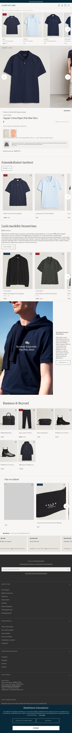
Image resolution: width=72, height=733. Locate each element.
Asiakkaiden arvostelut (8, 640)
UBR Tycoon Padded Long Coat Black (26, 465)
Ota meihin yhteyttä (7, 630)
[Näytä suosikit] (62, 5)
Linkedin (4, 667)
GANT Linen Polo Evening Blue (12, 213)
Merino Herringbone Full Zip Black (13, 293)
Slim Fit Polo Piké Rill (28, 41)
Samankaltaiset (17, 162)
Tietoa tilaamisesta (7, 626)
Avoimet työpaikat (7, 606)
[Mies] (19, 501)
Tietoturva (5, 596)
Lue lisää (42, 715)
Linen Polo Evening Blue (8, 41)
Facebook (4, 660)
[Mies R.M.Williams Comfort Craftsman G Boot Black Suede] (63, 419)
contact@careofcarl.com (16, 689)
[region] (36, 544)
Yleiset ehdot (5, 600)
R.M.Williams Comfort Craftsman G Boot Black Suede (62, 433)
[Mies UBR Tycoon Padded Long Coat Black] (27, 451)
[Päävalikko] (68, 5)
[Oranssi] (13, 133)
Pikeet (10, 48)
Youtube (4, 663)
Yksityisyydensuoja (7, 610)
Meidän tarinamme (7, 593)
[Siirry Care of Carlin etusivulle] (9, 5)
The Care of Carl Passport (36, 1)
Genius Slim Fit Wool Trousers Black (25, 433)
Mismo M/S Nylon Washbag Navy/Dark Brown (43, 433)
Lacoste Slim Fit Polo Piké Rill (45, 213)
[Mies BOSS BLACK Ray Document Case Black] (8, 419)
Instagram (5, 657)
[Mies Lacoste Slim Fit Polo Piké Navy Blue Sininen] (53, 25)
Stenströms (7, 115)
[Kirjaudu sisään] (59, 5)
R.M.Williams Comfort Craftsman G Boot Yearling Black (9, 465)
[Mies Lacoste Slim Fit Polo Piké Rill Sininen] (32, 25)
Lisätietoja (62, 362)
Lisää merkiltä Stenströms (19, 226)
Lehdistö (4, 603)
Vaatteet (5, 48)
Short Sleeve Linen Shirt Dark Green (46, 293)
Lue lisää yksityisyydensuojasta (36, 573)
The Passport (5, 590)
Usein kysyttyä (6, 633)
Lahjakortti (5, 643)
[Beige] (6, 133)
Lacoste (25, 39)
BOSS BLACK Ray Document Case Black (7, 433)
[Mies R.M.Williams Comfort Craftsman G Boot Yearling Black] (8, 451)
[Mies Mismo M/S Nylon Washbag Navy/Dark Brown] (45, 419)
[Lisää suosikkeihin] (30, 176)
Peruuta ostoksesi (7, 636)
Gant (4, 39)
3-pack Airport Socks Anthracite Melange (49, 523)
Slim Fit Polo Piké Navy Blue (50, 41)
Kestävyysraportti (7, 613)
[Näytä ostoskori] (65, 5)
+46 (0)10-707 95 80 (13, 688)
